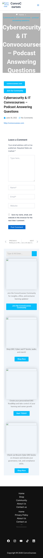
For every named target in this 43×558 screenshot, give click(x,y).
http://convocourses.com (14, 123)
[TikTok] (27, 540)
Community (21, 500)
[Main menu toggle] (38, 5)
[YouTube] (21, 540)
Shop (21, 497)
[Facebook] (8, 540)
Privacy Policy (21, 515)
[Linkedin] (33, 540)
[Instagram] (14, 540)
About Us (21, 503)
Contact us (21, 507)
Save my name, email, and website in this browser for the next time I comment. (20, 217)
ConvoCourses (16, 5)
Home (21, 493)
